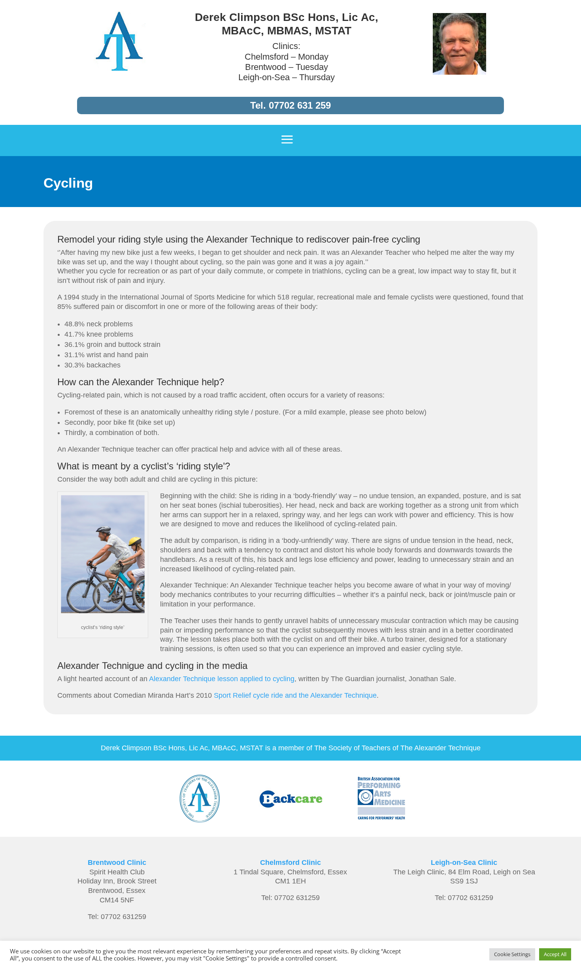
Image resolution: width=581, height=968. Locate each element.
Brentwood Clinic (117, 862)
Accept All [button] (555, 954)
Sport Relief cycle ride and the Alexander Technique (295, 695)
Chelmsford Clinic (290, 862)
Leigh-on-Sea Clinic (464, 862)
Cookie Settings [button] (512, 954)
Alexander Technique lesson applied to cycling (221, 679)
